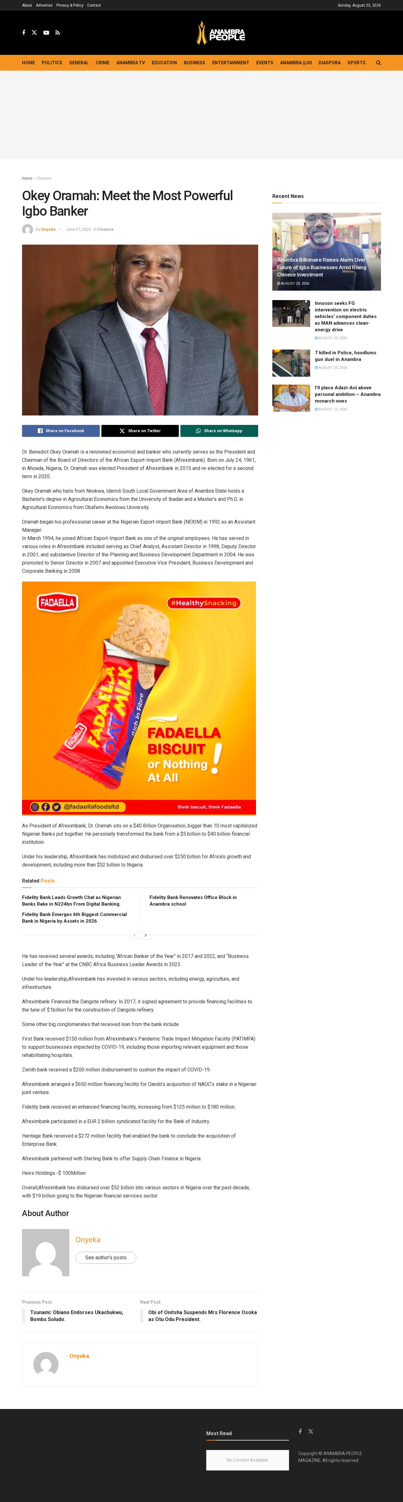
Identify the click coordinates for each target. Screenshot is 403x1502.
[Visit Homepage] (220, 33)
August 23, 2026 (294, 283)
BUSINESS (194, 62)
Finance (44, 178)
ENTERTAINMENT (230, 62)
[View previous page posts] (134, 935)
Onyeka (48, 229)
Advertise (44, 5)
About (27, 5)
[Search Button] (378, 63)
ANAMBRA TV (130, 62)
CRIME (103, 62)
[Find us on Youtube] (46, 33)
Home (28, 62)
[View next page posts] (145, 935)
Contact (94, 5)
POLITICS (52, 62)
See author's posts (106, 1258)
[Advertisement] (201, 115)
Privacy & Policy (69, 5)
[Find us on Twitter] (34, 33)
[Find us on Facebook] (23, 33)
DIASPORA (330, 62)
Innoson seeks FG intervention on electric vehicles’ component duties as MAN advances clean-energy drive (346, 316)
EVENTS (264, 62)
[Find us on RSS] (57, 33)
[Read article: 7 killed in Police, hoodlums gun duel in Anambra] (291, 363)
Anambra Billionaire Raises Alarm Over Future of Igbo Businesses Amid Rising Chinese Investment (321, 267)
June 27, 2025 (78, 229)
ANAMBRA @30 (296, 62)
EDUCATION (164, 62)
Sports (357, 62)
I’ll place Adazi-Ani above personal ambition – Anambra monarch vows (348, 394)
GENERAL (79, 62)
